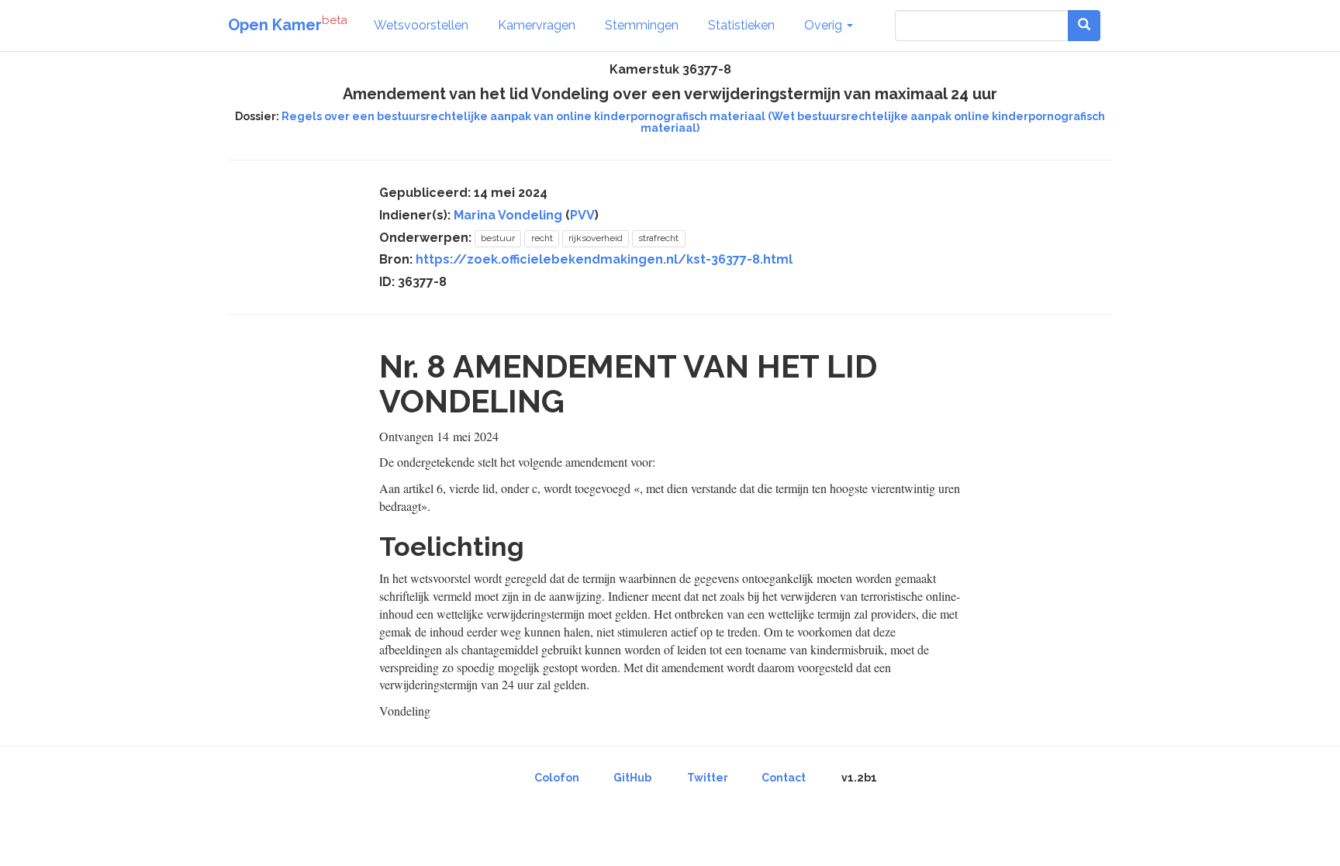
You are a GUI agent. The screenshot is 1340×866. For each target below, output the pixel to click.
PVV (582, 215)
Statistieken (741, 25)
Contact (784, 777)
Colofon (556, 777)
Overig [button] (824, 25)
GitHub (632, 777)
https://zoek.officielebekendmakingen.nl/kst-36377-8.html (604, 259)
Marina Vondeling (508, 215)
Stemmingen (642, 25)
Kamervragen (536, 25)
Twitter (707, 777)
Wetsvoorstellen (421, 25)
